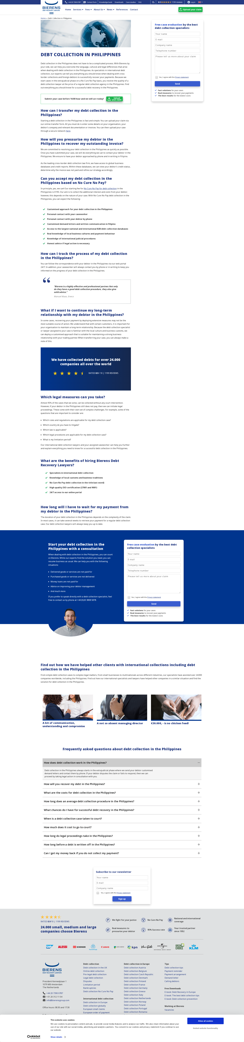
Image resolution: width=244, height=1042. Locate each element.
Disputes (87, 981)
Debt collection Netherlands (137, 998)
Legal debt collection (93, 977)
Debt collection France (134, 984)
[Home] (51, 11)
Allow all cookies (205, 1021)
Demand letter (171, 977)
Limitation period (91, 984)
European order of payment (96, 1012)
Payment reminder (173, 971)
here (68, 131)
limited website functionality (205, 1028)
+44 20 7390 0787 (54, 993)
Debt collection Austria (135, 967)
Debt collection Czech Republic (138, 974)
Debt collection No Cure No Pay (98, 991)
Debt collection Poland (134, 1005)
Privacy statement (182, 77)
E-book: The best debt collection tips (182, 995)
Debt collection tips (174, 967)
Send (177, 83)
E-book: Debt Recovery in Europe (180, 992)
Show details (56, 1037)
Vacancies (169, 1009)
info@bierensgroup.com (57, 1000)
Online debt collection (93, 971)
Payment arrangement (175, 974)
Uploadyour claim (116, 99)
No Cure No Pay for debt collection (100, 188)
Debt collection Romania (135, 1011)
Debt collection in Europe (95, 1002)
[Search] (153, 2)
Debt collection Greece (134, 991)
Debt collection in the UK (95, 967)
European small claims (94, 1009)
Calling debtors (172, 981)
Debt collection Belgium (135, 971)
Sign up (122, 898)
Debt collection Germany (135, 988)
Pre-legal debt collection (94, 974)
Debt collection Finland (135, 981)
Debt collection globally (94, 1005)
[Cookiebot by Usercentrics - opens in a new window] (34, 1037)
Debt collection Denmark (136, 977)
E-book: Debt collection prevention (181, 999)
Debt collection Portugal (135, 1008)
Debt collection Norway (135, 1001)
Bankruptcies (89, 988)
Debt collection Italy (133, 994)
